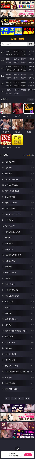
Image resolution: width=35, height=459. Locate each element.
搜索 (30, 44)
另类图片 (31, 78)
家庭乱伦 (16, 82)
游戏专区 (31, 51)
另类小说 (16, 85)
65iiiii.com (17, 39)
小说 (2, 84)
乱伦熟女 (23, 70)
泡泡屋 (16, 93)
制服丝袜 (8, 70)
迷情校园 (8, 85)
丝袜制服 (16, 62)
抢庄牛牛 (31, 54)
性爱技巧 (31, 85)
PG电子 (8, 51)
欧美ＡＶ (23, 59)
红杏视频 (8, 93)
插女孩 (9, 90)
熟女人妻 (8, 62)
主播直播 (23, 62)
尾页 (27, 398)
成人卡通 (23, 67)
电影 (2, 68)
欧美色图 (23, 74)
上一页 (14, 398)
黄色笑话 (23, 85)
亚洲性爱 (8, 67)
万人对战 (23, 51)
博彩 (2, 53)
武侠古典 (31, 82)
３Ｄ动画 (31, 59)
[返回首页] (33, 455)
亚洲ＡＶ (8, 59)
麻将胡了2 (9, 54)
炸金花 (16, 54)
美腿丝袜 (8, 78)
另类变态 (31, 70)
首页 (7, 398)
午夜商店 (16, 90)
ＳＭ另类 (31, 62)
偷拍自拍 (16, 67)
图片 (2, 76)
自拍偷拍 (16, 59)
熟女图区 (23, 78)
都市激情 (8, 82)
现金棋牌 (23, 54)
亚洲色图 (16, 74)
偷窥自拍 (8, 74)
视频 (2, 60)
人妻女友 (23, 82)
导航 (2, 91)
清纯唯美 (16, 78)
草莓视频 (23, 90)
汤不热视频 (31, 90)
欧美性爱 (31, 67)
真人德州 (16, 51)
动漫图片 (31, 74)
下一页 (21, 398)
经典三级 (16, 70)
